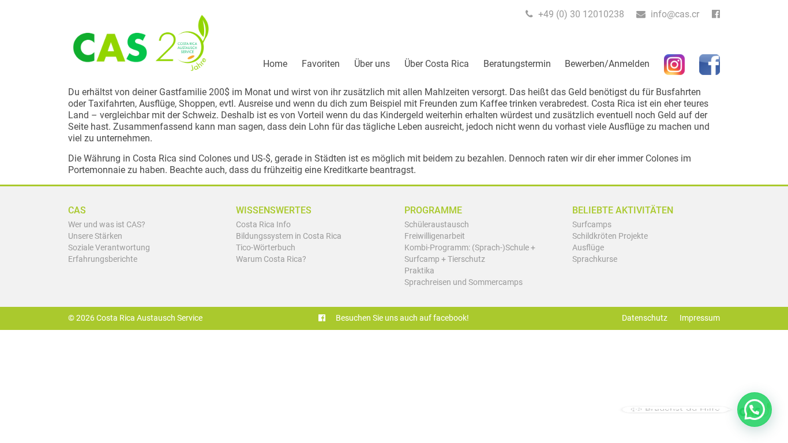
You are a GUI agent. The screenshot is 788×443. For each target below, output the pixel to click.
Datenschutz (644, 318)
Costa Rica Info (263, 225)
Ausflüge (588, 248)
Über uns (372, 63)
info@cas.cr (673, 14)
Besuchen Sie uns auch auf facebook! (401, 318)
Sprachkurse (594, 259)
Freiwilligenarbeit (434, 236)
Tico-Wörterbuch (265, 248)
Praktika (419, 271)
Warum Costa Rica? (271, 259)
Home (275, 63)
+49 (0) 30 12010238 (580, 14)
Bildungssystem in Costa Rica (289, 236)
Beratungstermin (517, 63)
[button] (754, 409)
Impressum (700, 318)
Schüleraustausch (436, 225)
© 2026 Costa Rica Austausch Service (135, 318)
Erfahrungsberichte (102, 259)
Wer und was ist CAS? (106, 225)
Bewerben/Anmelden (607, 63)
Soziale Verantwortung (109, 248)
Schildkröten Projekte (610, 236)
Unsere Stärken (95, 236)
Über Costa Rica (436, 63)
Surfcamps (591, 225)
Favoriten (321, 63)
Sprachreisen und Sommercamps (463, 282)
